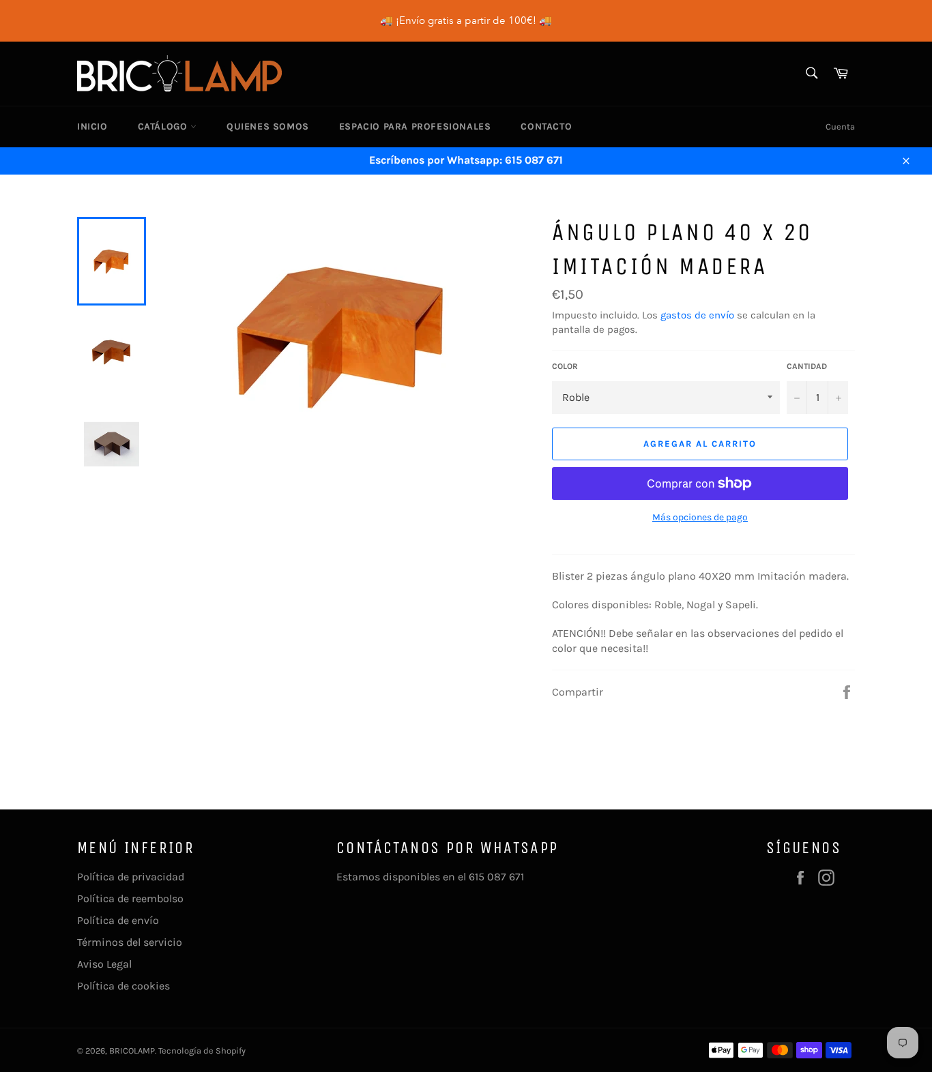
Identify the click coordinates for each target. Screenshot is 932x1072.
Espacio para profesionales (415, 126)
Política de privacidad (130, 876)
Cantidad (807, 366)
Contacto (546, 126)
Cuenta (840, 126)
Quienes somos (268, 126)
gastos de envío (697, 315)
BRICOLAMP (132, 1050)
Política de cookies (123, 985)
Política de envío (118, 920)
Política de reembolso (130, 898)
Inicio (92, 126)
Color (565, 366)
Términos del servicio (129, 942)
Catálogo (164, 126)
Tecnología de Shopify (202, 1050)
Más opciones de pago (700, 517)
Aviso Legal (104, 963)
